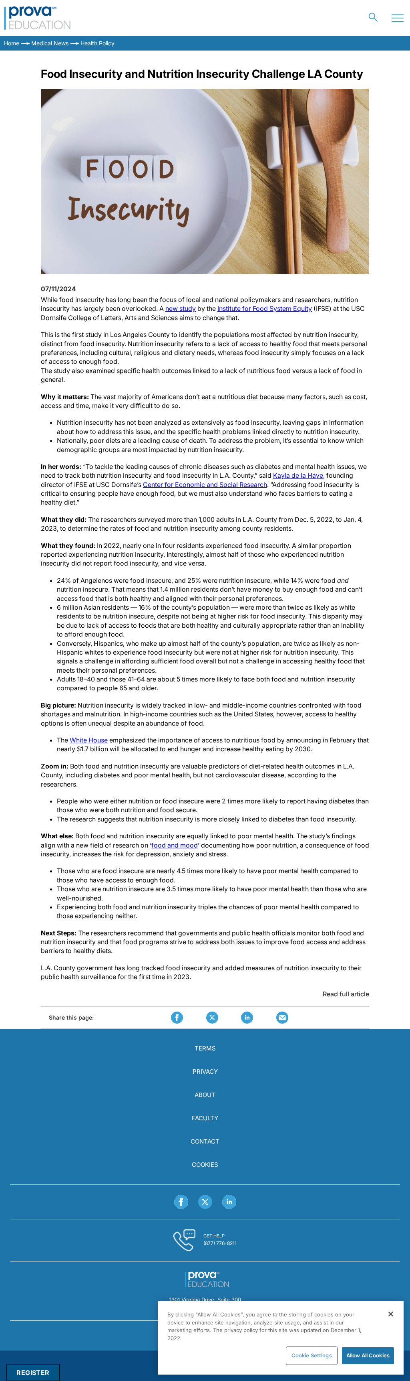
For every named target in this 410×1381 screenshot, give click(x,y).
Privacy (205, 1071)
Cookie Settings (311, 1355)
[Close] (391, 1314)
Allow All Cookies (368, 1355)
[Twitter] (205, 1202)
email (282, 1018)
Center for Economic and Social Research (205, 485)
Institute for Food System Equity (264, 308)
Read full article (346, 994)
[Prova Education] (37, 18)
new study (180, 308)
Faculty (205, 1118)
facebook (177, 1018)
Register (32, 1373)
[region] (281, 1338)
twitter (212, 1018)
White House (89, 740)
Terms (205, 1048)
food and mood (174, 845)
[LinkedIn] (229, 1202)
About (205, 1095)
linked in (247, 1018)
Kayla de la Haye (298, 475)
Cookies (205, 1164)
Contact (205, 1141)
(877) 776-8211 (220, 1243)
